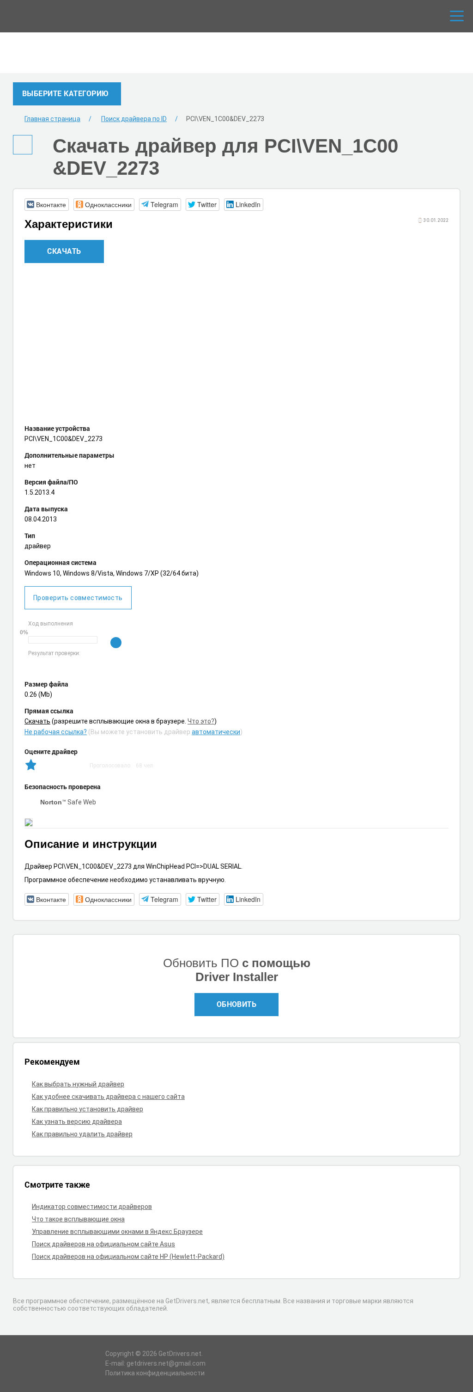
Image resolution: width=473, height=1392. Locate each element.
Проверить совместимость (78, 597)
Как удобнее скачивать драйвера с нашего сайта (108, 1096)
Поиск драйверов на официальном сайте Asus (103, 1244)
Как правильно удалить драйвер (82, 1134)
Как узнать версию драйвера (77, 1121)
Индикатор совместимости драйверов (92, 1206)
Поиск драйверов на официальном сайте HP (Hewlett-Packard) (128, 1256)
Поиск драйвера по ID (134, 119)
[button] (46, 204)
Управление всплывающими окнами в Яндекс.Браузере (117, 1231)
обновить (237, 1004)
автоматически (216, 732)
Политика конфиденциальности (155, 1373)
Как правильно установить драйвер (87, 1109)
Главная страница (52, 119)
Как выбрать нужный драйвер (78, 1084)
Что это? (201, 721)
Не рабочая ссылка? (55, 732)
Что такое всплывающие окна (78, 1219)
